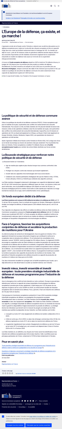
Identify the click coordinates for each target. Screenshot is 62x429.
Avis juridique (22, 407)
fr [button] (51, 6)
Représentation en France (10, 364)
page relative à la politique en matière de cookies (43, 416)
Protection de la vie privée (9, 407)
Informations (6, 27)
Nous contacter (43, 401)
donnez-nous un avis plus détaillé (26, 373)
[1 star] (3, 373)
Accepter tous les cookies (15, 425)
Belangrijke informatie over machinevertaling (33, 18)
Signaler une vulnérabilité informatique (12, 404)
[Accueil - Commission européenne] (6, 5)
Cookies (46, 404)
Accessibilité (31, 407)
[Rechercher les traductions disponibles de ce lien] (43, 348)
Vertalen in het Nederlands (13, 18)
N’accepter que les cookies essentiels (38, 425)
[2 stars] (4, 373)
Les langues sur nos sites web (33, 404)
